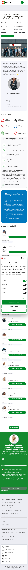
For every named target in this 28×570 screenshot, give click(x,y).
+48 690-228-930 (18, 29)
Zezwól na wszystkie (14, 302)
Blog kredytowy (6, 524)
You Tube (7, 561)
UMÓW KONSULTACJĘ (17, 236)
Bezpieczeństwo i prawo (8, 529)
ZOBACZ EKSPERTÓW (19, 32)
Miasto (3, 465)
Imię (3, 458)
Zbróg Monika (11, 406)
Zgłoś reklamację (6, 542)
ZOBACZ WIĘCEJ (14, 427)
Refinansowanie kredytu (8, 505)
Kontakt (4, 527)
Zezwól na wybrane (14, 306)
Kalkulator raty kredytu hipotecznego (12, 499)
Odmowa (14, 310)
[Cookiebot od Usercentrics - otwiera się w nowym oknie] (21, 258)
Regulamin (16, 567)
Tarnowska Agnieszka (13, 349)
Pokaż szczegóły (20, 298)
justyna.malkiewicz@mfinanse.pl (13, 106)
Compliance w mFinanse (8, 539)
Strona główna (3, 7)
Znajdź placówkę (9, 549)
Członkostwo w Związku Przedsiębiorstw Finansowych (13, 533)
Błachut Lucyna (12, 393)
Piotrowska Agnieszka (13, 377)
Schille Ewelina (12, 334)
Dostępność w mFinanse (8, 536)
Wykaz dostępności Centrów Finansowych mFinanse (12, 185)
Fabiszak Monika (12, 231)
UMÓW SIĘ (7, 35)
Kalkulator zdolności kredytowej (11, 502)
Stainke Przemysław (13, 362)
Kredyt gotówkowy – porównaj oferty (12, 510)
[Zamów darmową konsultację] (22, 2)
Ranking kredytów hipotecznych (11, 508)
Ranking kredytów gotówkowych (11, 513)
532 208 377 (9, 101)
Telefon (4, 461)
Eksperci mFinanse (7, 516)
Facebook (7, 555)
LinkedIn (7, 558)
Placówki (9, 7)
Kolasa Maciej (11, 246)
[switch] (25, 285)
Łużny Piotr (11, 318)
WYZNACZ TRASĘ (20, 36)
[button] (26, 2)
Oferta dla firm (6, 518)
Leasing (4, 521)
